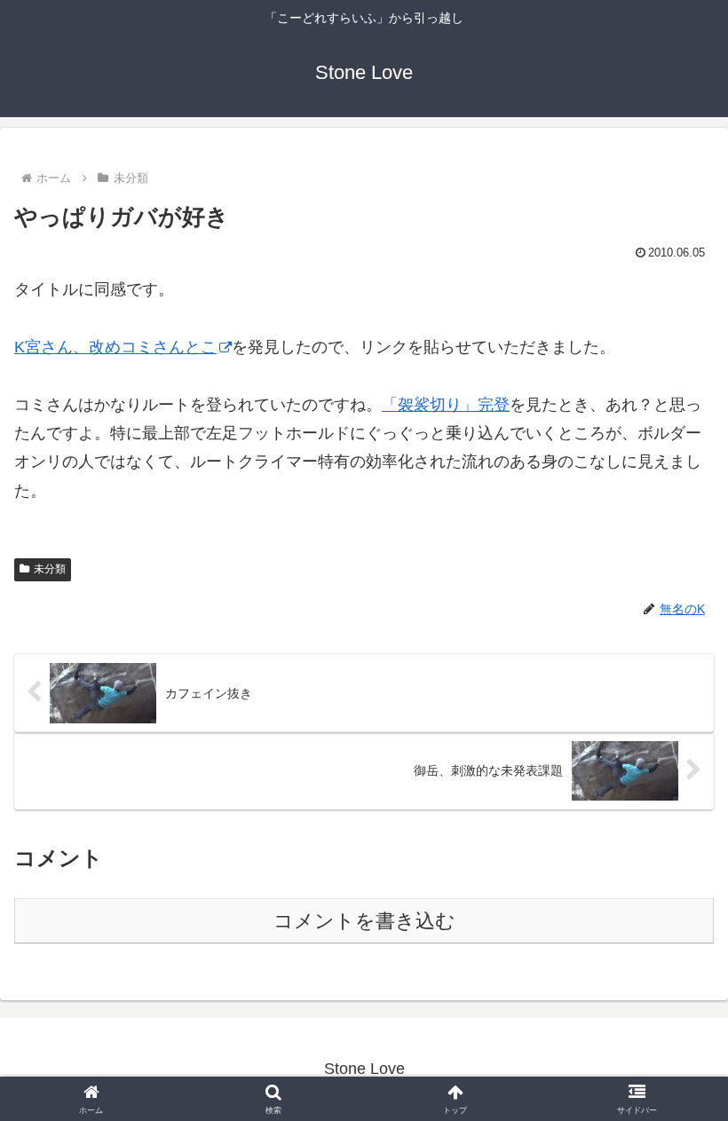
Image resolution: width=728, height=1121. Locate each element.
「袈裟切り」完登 (446, 405)
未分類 (50, 569)
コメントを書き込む (364, 921)
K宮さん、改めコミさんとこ (115, 347)
